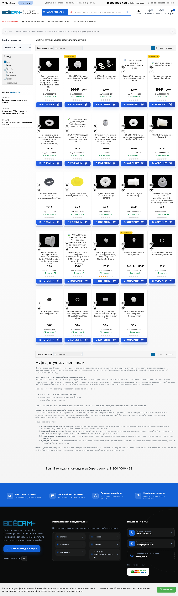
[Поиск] (127, 12)
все (161, 48)
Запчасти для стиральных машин (14, 101)
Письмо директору (86, 3)
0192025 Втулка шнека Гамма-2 (162, 136)
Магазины (25, 3)
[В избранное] (39, 72)
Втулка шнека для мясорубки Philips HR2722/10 (105, 196)
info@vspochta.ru (136, 3)
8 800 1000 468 (117, 3)
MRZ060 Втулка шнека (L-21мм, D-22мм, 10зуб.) (106, 77)
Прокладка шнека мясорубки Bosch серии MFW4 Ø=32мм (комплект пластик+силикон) (49, 139)
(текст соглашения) (27, 591)
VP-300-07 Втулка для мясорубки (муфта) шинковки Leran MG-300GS (77, 138)
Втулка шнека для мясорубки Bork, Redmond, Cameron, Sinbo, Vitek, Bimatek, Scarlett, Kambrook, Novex (49, 257)
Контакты (69, 3)
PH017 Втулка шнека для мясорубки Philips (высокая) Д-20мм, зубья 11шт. (105, 314)
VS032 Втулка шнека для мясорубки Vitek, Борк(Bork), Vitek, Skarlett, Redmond (106, 255)
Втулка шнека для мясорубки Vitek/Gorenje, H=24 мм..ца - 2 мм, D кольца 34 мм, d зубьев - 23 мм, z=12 (162, 198)
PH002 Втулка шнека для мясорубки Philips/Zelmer (134, 313)
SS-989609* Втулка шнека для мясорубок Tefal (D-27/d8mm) (133, 137)
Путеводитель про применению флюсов (17, 123)
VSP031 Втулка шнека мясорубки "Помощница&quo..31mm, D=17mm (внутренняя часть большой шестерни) (78, 257)
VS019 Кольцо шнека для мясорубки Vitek (162, 253)
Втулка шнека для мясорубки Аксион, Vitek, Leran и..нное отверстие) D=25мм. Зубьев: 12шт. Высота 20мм (49, 80)
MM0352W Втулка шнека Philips (134, 195)
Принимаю (166, 589)
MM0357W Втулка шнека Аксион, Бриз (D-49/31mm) (77, 78)
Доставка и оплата (54, 3)
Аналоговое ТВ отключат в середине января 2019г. (14, 112)
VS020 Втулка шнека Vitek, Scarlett (134, 253)
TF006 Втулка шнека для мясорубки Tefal (49, 312)
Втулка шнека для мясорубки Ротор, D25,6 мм (77, 196)
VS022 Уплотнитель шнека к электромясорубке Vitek (49, 196)
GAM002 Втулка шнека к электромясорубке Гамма (134, 78)
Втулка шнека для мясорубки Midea (162, 77)
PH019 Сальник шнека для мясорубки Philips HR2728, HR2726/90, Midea (77, 314)
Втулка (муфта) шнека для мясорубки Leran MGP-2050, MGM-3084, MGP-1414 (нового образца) (105, 139)
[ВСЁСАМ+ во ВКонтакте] (24, 558)
